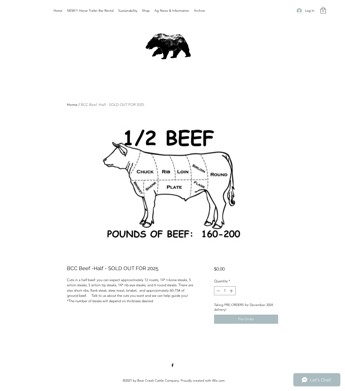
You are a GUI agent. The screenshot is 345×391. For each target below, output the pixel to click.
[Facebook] (172, 365)
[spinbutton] (225, 291)
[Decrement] (218, 291)
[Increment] (232, 291)
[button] (323, 10)
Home (72, 104)
